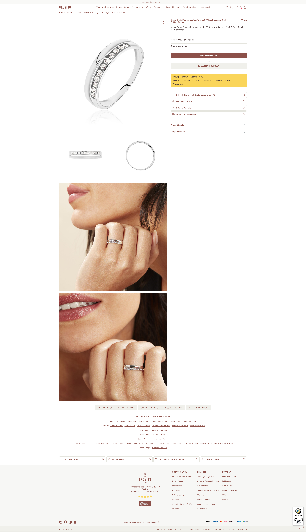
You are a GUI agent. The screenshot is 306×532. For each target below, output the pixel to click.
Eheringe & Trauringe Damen (99, 443)
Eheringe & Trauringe (100, 12)
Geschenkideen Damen (159, 439)
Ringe (86, 12)
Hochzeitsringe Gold (159, 448)
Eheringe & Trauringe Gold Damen (197, 443)
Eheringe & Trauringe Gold (121, 443)
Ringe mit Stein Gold (159, 430)
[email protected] (153, 522)
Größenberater (180, 46)
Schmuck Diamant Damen (161, 426)
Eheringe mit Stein (119, 12)
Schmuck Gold (130, 426)
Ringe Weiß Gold (190, 421)
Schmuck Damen (116, 426)
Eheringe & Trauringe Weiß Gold (222, 443)
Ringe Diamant (143, 421)
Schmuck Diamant (143, 426)
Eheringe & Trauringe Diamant (143, 443)
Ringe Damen (121, 421)
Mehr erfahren (177, 30)
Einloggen (178, 84)
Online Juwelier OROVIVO (70, 12)
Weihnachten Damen (159, 434)
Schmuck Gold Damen (180, 426)
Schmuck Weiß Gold (197, 426)
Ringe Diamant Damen (159, 421)
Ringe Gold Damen (175, 421)
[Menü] (302, 508)
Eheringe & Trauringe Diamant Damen (169, 443)
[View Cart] (245, 7)
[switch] (298, 522)
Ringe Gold (132, 421)
